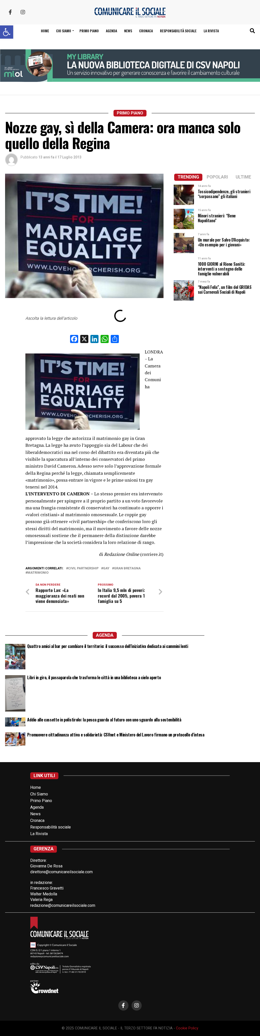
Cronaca (146, 30)
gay (106, 568)
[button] (6, 32)
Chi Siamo (39, 794)
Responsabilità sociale (178, 30)
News (128, 30)
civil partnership (83, 568)
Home (45, 30)
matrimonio (37, 572)
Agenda (111, 30)
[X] (84, 339)
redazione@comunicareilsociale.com (62, 905)
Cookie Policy (187, 1028)
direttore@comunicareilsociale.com (61, 871)
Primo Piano (89, 30)
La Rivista (211, 30)
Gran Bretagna (127, 568)
